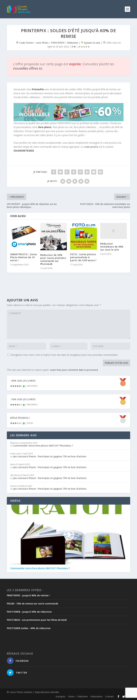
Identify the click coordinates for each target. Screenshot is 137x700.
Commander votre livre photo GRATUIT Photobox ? (43, 445)
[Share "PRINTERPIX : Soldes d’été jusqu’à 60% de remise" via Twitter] (60, 172)
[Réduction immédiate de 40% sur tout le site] (113, 231)
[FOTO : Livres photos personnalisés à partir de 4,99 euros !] (83, 236)
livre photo (44, 127)
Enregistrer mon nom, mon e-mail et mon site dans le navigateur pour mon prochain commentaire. (64, 354)
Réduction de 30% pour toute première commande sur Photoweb (53, 259)
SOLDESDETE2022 (24, 150)
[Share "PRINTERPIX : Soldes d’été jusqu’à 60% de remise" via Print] (100, 172)
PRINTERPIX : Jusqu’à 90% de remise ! (28, 595)
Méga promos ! (20, 417)
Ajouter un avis (92, 42)
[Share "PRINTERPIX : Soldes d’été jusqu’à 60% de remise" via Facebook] (53, 172)
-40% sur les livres (23, 380)
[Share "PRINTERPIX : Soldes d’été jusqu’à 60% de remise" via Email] (93, 172)
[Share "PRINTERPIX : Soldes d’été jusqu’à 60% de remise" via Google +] (67, 172)
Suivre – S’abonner (78, 696)
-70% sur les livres (23, 399)
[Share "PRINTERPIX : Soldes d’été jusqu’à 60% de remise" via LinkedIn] (87, 172)
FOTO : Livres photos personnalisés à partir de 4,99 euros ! (83, 257)
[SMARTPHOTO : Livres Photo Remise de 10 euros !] (23, 236)
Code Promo (26, 42)
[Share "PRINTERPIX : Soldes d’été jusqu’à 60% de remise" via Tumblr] (73, 172)
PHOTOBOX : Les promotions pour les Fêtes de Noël (37, 619)
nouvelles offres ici (27, 68)
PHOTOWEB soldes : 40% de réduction (29, 628)
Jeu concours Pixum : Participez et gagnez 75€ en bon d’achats (49, 456)
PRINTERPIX (57, 42)
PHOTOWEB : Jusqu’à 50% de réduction (29, 611)
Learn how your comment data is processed (74, 369)
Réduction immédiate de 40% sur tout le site (111, 246)
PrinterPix (38, 89)
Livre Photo (42, 42)
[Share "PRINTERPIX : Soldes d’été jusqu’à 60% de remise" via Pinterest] (80, 172)
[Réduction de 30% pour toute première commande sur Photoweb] (53, 236)
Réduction (72, 42)
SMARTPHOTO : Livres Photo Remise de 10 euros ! (23, 257)
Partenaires (96, 696)
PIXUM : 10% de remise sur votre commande (32, 603)
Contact (109, 696)
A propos (60, 696)
